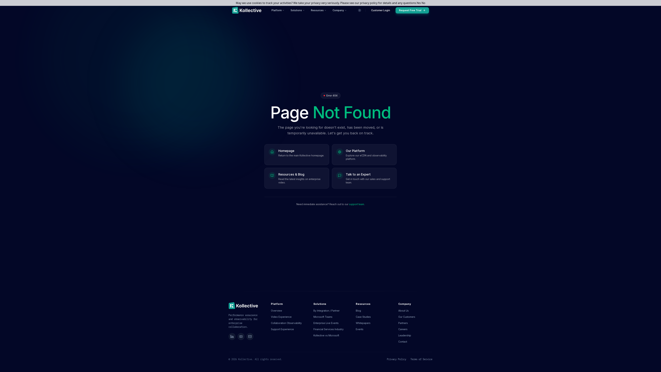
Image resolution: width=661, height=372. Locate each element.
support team (356, 204)
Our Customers (406, 316)
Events (359, 329)
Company (338, 10)
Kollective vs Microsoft (326, 335)
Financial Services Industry (328, 329)
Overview (276, 310)
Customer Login (380, 10)
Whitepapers (363, 323)
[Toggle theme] (359, 10)
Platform (276, 10)
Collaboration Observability (286, 323)
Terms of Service (421, 359)
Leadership (404, 335)
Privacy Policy (396, 359)
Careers (402, 329)
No (423, 3)
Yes (419, 3)
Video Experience (281, 316)
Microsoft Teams (322, 316)
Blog (358, 310)
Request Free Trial (410, 10)
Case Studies (363, 316)
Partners (403, 323)
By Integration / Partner (326, 310)
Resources (317, 10)
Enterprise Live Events (326, 323)
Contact (402, 341)
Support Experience (282, 329)
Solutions (296, 10)
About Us (403, 310)
